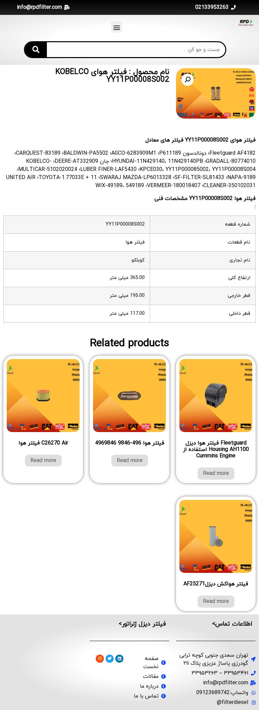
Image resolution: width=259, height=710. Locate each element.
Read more (216, 473)
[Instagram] (100, 659)
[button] (116, 27)
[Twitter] (110, 659)
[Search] (36, 49)
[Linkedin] (119, 659)
